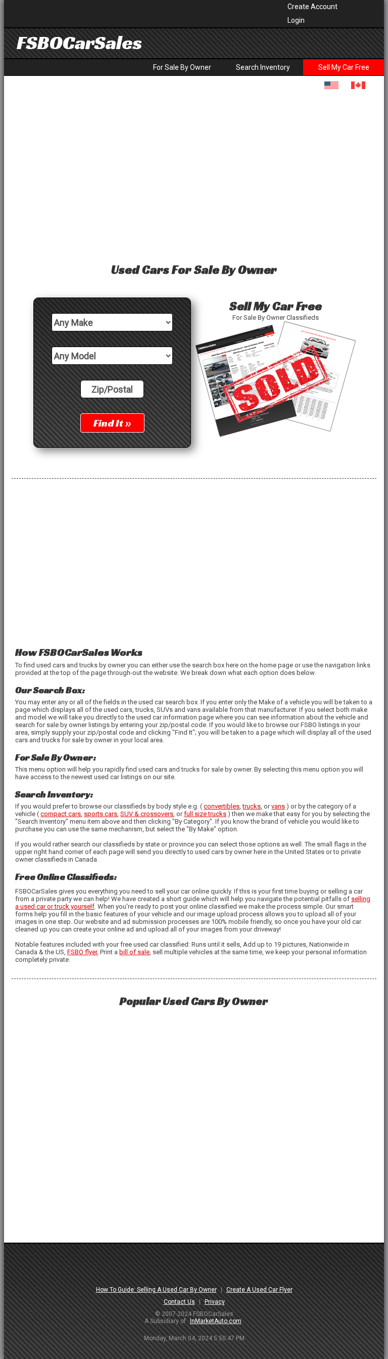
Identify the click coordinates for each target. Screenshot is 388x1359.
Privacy (215, 1301)
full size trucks (205, 814)
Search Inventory (263, 67)
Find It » (112, 423)
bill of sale (134, 952)
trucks (252, 806)
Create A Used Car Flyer (259, 1289)
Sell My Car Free (343, 67)
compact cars (60, 814)
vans (278, 806)
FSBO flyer (82, 952)
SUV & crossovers (146, 814)
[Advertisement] (193, 173)
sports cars (100, 814)
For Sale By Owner (182, 67)
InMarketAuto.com (215, 1321)
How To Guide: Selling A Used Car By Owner (156, 1289)
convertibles (221, 806)
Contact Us (179, 1301)
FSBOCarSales (79, 42)
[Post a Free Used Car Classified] (276, 436)
